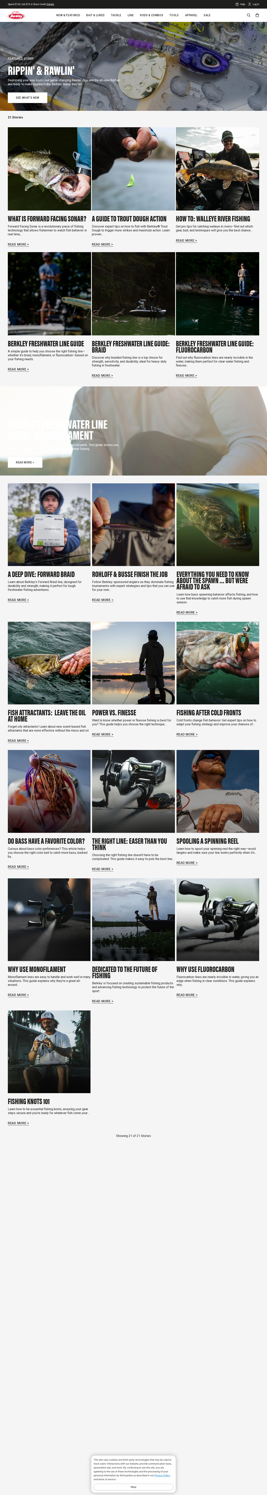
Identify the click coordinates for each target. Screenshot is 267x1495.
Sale (207, 15)
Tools (174, 15)
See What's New (27, 97)
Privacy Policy (162, 1475)
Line (131, 15)
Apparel (191, 15)
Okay (133, 1486)
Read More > (18, 244)
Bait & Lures (95, 15)
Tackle (116, 15)
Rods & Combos (151, 15)
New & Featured (68, 15)
